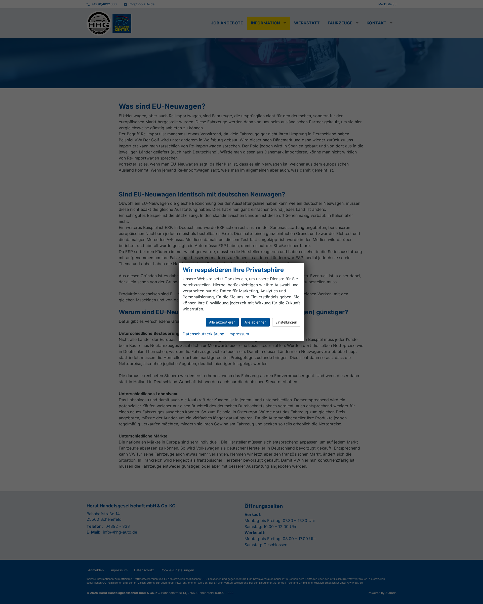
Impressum (238, 333)
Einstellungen (286, 322)
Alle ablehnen (255, 322)
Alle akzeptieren (222, 322)
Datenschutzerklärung (203, 333)
